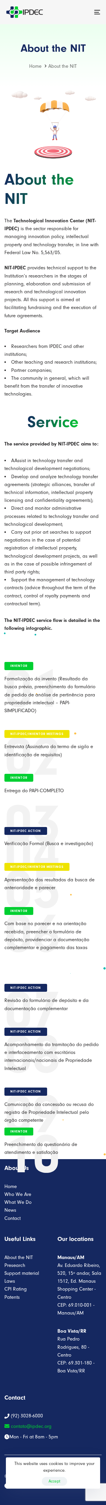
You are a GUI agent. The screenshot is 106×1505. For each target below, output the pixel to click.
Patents (12, 1297)
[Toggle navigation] (84, 12)
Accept (54, 1481)
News (10, 1210)
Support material (21, 1273)
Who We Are (17, 1194)
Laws (9, 1281)
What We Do (18, 1202)
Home (10, 1186)
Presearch (14, 1265)
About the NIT (18, 1257)
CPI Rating (15, 1289)
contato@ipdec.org (30, 1426)
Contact (12, 1218)
